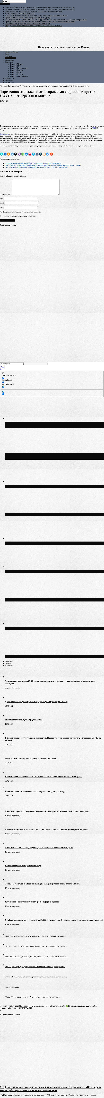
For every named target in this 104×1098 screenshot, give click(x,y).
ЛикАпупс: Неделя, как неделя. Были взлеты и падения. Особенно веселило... (35, 936)
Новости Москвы (16, 64)
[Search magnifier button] (2, 367)
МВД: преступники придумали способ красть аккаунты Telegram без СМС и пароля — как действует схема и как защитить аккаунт (50, 1089)
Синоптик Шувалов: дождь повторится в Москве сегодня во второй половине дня (54, 599)
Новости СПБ (15, 66)
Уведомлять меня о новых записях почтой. (19, 216)
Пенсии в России (11, 52)
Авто (7, 54)
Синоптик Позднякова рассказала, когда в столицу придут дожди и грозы (49, 656)
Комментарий (6, 194)
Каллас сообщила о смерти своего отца (20, 13)
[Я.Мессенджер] (1, 154)
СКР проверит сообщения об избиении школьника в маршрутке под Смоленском (36, 167)
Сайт (2, 207)
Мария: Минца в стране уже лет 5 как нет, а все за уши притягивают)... (32, 997)
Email (2, 203)
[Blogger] (44, 154)
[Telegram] (12, 154)
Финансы (8, 56)
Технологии (9, 82)
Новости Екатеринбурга (19, 68)
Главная (3, 86)
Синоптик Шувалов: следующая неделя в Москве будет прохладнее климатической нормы (39, 7)
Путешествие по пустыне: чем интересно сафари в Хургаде (27, 18)
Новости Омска (16, 72)
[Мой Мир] (26, 154)
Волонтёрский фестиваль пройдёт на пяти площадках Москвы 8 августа (49, 514)
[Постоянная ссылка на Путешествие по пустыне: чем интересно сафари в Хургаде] (9, 897)
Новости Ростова (16, 74)
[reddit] (51, 154)
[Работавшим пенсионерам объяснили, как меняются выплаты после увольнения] (4, 246)
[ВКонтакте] (5, 154)
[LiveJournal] (40, 154)
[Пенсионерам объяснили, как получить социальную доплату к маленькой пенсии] (4, 340)
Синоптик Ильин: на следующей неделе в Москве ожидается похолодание (33, 11)
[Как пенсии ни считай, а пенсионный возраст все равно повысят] (4, 331)
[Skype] (33, 154)
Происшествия (10, 58)
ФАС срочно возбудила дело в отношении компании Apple (27, 24)
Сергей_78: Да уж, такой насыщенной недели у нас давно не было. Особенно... (35, 946)
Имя (1, 198)
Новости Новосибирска (19, 76)
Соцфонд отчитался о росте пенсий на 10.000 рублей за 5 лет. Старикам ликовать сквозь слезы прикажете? (46, 20)
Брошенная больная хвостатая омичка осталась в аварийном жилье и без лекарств (43, 776)
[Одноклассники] (8, 154)
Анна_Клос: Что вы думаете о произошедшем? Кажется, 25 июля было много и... (36, 957)
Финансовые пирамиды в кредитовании (23, 720)
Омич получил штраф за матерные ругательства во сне (30, 758)
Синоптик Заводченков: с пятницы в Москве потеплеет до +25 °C (44, 543)
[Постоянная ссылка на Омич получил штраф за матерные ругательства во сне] (9, 754)
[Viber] (19, 154)
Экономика (9, 60)
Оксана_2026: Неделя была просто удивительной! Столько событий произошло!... (36, 977)
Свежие (8, 663)
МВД (94, 128)
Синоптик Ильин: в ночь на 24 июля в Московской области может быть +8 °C (52, 571)
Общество (9, 62)
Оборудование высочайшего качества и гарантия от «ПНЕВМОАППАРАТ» (33, 26)
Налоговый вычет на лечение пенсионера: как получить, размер (34, 791)
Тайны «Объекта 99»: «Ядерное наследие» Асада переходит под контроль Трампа (36, 15)
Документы (4, 134)
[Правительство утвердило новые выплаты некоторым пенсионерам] (4, 293)
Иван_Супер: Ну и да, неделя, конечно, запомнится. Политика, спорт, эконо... (35, 967)
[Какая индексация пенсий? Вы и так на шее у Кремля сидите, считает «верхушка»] (4, 265)
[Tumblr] (37, 154)
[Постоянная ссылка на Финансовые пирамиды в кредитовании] (9, 715)
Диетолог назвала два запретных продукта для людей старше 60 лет (36, 701)
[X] (15, 154)
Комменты (9, 665)
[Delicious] (47, 154)
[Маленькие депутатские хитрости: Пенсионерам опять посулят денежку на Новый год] (4, 321)
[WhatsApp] (22, 154)
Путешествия (10, 78)
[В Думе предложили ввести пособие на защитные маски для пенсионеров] (4, 256)
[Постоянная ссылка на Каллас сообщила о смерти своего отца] (9, 861)
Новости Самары (16, 70)
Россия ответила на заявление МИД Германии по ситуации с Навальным (33, 163)
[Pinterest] (29, 154)
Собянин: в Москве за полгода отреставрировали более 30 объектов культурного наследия (39, 9)
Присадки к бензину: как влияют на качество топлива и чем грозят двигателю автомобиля (39, 22)
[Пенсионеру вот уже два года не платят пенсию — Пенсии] (4, 349)
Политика (9, 80)
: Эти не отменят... (12, 987)
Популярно (9, 661)
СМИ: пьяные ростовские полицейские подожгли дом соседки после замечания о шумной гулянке (43, 165)
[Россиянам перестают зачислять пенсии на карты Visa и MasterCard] (4, 274)
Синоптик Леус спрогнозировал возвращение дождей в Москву (43, 628)
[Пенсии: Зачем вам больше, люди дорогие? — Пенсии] (4, 284)
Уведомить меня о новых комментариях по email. (22, 212)
